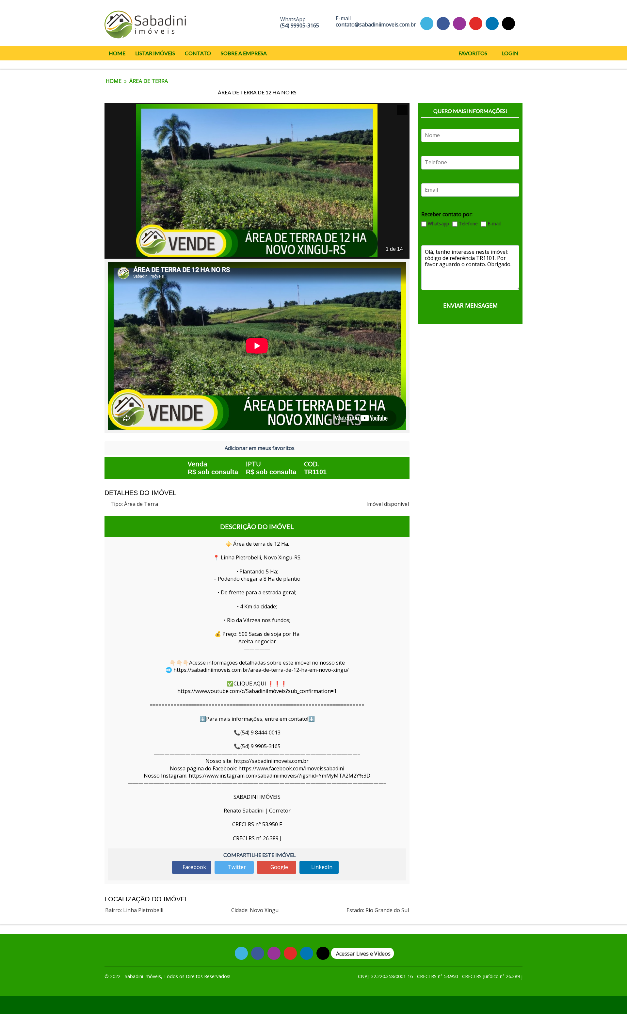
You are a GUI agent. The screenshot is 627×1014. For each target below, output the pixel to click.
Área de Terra (148, 81)
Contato (198, 53)
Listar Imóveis (155, 53)
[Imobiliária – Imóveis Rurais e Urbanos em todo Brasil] (146, 22)
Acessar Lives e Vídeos (363, 953)
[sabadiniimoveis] (459, 23)
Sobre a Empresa (244, 53)
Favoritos (472, 53)
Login (509, 53)
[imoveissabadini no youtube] (476, 23)
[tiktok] (492, 23)
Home (117, 53)
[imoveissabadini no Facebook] (443, 23)
